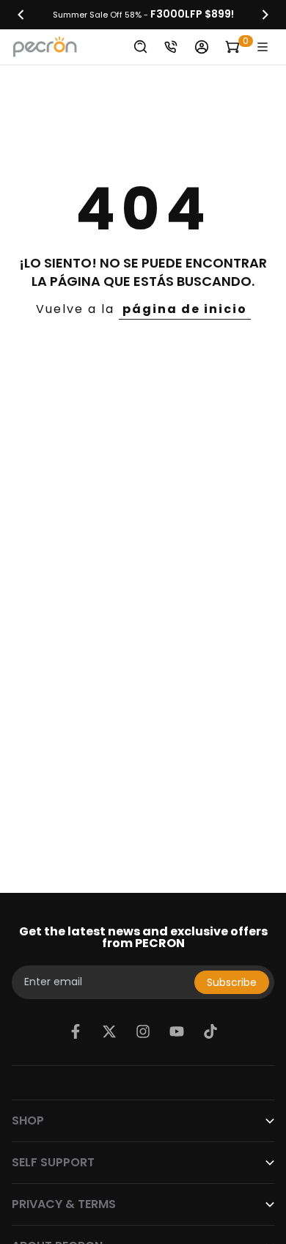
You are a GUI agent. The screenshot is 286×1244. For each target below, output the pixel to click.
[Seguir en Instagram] (143, 1031)
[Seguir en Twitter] (109, 1031)
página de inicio (184, 309)
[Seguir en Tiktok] (210, 1031)
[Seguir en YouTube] (176, 1031)
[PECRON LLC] (143, 14)
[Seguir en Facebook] (75, 1031)
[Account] (202, 47)
